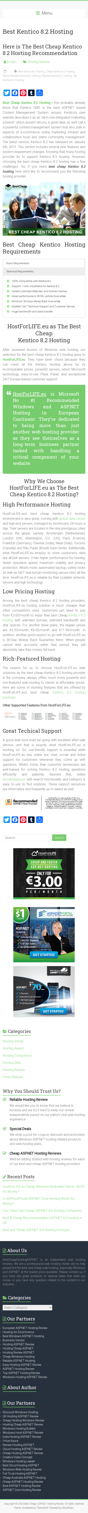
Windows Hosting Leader (19, 1461)
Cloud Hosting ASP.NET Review (23, 1449)
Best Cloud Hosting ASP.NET (21, 1465)
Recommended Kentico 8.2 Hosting (22, 75)
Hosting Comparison (17, 1055)
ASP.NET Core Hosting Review (22, 1490)
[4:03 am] (5, 71)
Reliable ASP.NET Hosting (19, 1360)
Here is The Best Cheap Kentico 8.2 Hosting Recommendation (42, 49)
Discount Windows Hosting (20, 1412)
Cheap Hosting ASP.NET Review (23, 1453)
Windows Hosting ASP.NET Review (25, 1377)
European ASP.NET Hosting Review (25, 1328)
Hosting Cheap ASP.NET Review (23, 1424)
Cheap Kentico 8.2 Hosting (60, 71)
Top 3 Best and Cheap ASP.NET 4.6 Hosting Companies (42, 1211)
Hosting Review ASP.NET (18, 1352)
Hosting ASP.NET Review (18, 1344)
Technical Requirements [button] (20, 271)
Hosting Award (13, 1048)
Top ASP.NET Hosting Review (21, 1373)
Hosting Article (13, 1041)
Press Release (13, 1077)
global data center (72, 519)
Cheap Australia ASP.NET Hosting (24, 1477)
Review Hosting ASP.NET (18, 1445)
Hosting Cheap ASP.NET (18, 1348)
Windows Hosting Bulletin (19, 1428)
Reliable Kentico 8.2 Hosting (57, 75)
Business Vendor (14, 1340)
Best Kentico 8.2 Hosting (31, 71)
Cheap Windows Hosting (19, 1356)
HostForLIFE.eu (14, 359)
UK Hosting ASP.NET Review (21, 1416)
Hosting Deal (12, 1063)
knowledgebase (14, 779)
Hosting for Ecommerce (18, 1332)
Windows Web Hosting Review (22, 1469)
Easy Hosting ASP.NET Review (22, 1364)
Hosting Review (39, 62)
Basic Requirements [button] (17, 263)
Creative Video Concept (17, 1457)
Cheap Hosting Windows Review (23, 1420)
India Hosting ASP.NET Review (22, 1436)
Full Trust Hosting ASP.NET (20, 1473)
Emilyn (11, 62)
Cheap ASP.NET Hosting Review (23, 1481)
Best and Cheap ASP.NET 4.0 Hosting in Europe (36, 1230)
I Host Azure (10, 1440)
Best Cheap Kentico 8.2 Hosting (27, 103)
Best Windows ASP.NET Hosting (23, 1336)
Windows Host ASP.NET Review (23, 1432)
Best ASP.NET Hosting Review (22, 1485)
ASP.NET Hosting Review (18, 1368)
